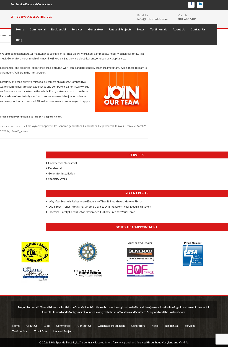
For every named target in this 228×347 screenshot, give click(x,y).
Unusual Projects (120, 29)
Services (77, 29)
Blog (19, 39)
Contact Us (198, 29)
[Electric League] (35, 252)
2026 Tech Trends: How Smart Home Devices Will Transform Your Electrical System (100, 206)
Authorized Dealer (140, 242)
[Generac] (140, 262)
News (141, 29)
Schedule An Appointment (136, 227)
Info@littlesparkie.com (152, 19)
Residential (58, 29)
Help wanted (106, 125)
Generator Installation (61, 173)
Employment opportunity (41, 125)
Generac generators (70, 125)
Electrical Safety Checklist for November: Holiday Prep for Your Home (92, 211)
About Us (179, 29)
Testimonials (158, 29)
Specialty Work (57, 178)
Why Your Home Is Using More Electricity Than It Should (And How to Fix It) (95, 201)
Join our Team (123, 125)
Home (20, 29)
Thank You (40, 331)
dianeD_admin (19, 131)
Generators (96, 29)
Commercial (38, 29)
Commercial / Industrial (62, 163)
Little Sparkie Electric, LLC (31, 16)
